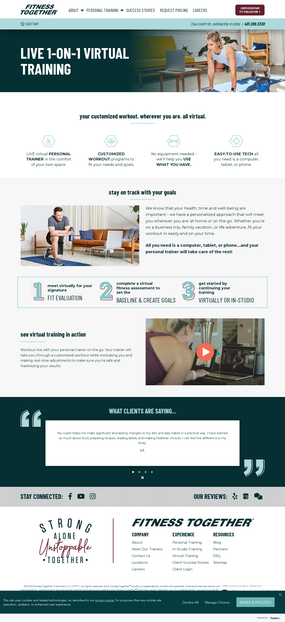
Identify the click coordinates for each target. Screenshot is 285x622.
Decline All (190, 602)
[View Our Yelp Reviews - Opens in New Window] (235, 496)
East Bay (31, 23)
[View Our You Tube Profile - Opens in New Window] (81, 496)
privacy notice (104, 600)
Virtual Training (185, 556)
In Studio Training (187, 549)
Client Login (182, 569)
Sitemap (220, 563)
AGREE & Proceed (255, 602)
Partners (220, 549)
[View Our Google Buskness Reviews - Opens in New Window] (245, 497)
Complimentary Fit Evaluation (250, 9)
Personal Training (187, 542)
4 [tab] (152, 472)
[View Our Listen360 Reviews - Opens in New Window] (258, 496)
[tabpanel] (142, 443)
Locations (140, 563)
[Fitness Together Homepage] (39, 10)
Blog (217, 542)
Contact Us (141, 556)
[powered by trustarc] (274, 618)
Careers (138, 569)
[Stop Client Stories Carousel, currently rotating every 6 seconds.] (142, 478)
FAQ (216, 556)
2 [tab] (139, 472)
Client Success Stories (191, 563)
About (137, 542)
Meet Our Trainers (147, 549)
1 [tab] (133, 472)
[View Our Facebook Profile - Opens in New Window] (70, 496)
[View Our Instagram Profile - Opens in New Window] (93, 496)
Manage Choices (217, 602)
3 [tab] (146, 472)
